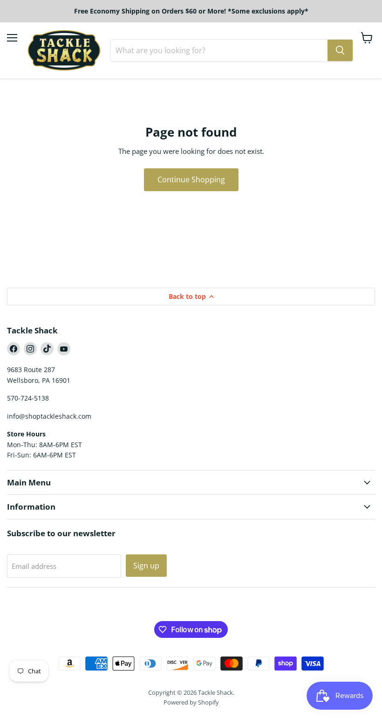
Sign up (146, 565)
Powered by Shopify (191, 702)
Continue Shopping (191, 179)
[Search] (340, 50)
